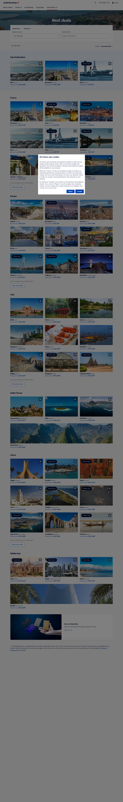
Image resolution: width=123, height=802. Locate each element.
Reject (71, 191)
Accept (79, 191)
